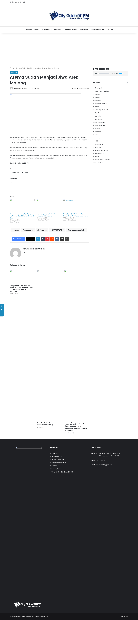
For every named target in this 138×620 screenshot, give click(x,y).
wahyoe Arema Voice (77, 230)
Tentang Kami (56, 469)
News (96, 135)
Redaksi (54, 466)
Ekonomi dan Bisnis (100, 103)
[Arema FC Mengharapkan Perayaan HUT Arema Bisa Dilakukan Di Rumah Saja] (22, 206)
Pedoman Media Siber (59, 462)
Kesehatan (97, 128)
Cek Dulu (97, 97)
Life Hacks (97, 131)
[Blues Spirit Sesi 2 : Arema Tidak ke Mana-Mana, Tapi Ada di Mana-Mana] (75, 206)
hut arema (42, 230)
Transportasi (98, 163)
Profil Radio (95, 29)
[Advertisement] (69, 50)
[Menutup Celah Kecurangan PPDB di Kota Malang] (49, 345)
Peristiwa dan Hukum (101, 150)
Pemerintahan (99, 144)
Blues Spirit (98, 88)
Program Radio (70, 29)
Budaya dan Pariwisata (101, 91)
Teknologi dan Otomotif (102, 160)
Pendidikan (98, 147)
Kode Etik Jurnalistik (58, 459)
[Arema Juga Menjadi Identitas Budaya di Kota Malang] (49, 206)
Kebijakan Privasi (57, 456)
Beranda (29, 29)
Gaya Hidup (46, 29)
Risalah (96, 156)
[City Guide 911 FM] (69, 15)
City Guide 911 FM (42, 616)
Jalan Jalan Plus (99, 122)
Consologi (97, 100)
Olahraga (97, 138)
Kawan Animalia (99, 125)
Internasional (98, 119)
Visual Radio (84, 29)
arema (16, 230)
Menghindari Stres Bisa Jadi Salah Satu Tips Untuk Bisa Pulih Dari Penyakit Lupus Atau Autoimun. (21, 288)
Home (13, 68)
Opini (96, 141)
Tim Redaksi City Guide (20, 88)
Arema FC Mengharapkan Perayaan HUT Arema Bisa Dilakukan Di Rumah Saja (22, 216)
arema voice (28, 230)
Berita (36, 29)
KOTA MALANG (58, 230)
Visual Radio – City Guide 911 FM (62, 472)
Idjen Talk (29, 68)
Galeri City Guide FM (101, 110)
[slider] (103, 73)
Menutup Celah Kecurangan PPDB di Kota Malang (47, 424)
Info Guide (97, 116)
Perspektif (57, 29)
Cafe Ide (97, 94)
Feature (96, 106)
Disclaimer (55, 453)
